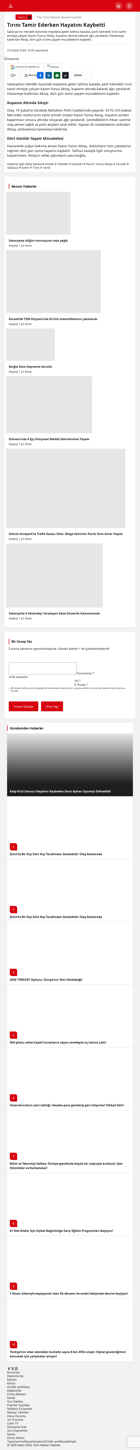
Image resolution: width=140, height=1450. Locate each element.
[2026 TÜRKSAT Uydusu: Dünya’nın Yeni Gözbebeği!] (70, 953)
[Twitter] (12, 1368)
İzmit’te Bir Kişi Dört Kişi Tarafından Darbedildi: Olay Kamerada (56, 854)
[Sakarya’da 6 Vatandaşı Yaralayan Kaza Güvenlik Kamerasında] (70, 365)
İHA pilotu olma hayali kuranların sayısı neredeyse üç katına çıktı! (58, 1042)
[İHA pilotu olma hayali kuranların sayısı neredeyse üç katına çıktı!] (70, 1016)
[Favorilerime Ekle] (87, 75)
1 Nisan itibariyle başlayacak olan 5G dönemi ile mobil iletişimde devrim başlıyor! (69, 1294)
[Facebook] (9, 1368)
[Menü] (10, 5)
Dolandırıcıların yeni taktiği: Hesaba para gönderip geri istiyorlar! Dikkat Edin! (67, 1105)
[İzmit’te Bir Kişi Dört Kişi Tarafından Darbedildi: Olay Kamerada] (70, 827)
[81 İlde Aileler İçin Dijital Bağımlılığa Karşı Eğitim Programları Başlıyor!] (70, 1204)
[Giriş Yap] (129, 5)
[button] (118, 5)
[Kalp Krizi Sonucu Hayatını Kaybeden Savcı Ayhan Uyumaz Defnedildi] (70, 764)
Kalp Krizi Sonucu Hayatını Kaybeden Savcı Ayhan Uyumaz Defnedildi (60, 791)
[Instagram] (16, 1368)
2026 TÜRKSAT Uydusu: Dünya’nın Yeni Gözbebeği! (46, 980)
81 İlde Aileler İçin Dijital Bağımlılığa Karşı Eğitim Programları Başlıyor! (61, 1231)
